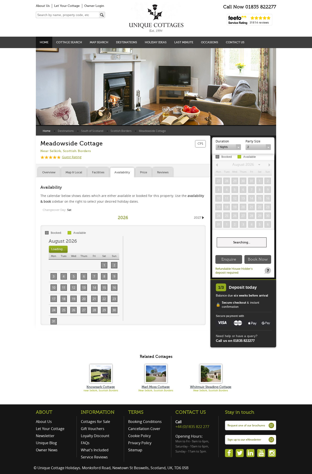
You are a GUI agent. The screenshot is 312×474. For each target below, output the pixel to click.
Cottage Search (69, 42)
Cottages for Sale (95, 421)
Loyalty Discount (95, 435)
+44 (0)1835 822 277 (192, 426)
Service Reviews (94, 457)
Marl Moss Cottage (156, 387)
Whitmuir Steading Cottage (210, 387)
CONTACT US (190, 412)
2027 (197, 217)
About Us (43, 6)
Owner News (47, 449)
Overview (49, 172)
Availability (122, 172)
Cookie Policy (139, 435)
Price (143, 172)
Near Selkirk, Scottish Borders (155, 390)
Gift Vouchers (92, 428)
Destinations (126, 42)
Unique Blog (46, 442)
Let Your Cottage (67, 6)
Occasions (209, 42)
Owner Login (94, 6)
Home (44, 42)
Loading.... (58, 249)
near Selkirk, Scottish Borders (101, 390)
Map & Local (74, 172)
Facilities (98, 172)
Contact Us (235, 42)
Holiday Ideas (156, 42)
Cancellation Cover (144, 428)
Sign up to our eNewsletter (244, 439)
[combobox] (228, 147)
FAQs (85, 442)
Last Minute (183, 42)
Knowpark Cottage (101, 387)
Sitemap (135, 449)
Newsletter (45, 435)
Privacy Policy (139, 442)
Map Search (99, 42)
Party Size (253, 141)
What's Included (94, 449)
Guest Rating (72, 157)
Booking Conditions (145, 421)
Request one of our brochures (246, 425)
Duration (222, 141)
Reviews (163, 172)
